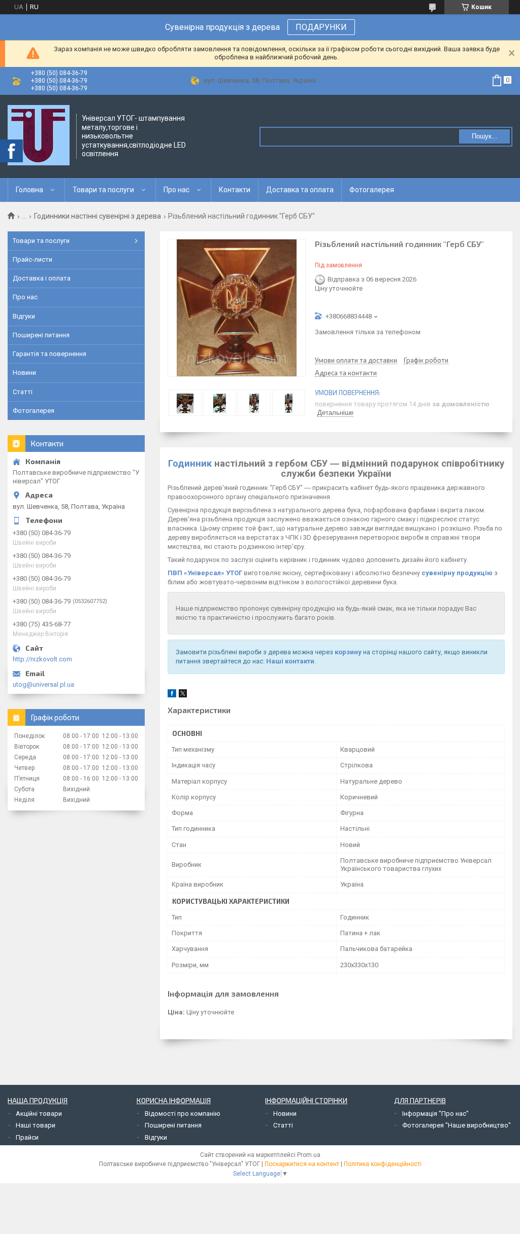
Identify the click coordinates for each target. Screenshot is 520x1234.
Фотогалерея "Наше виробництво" (456, 1125)
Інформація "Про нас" (435, 1113)
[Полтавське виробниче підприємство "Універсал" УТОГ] (39, 135)
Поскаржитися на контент (302, 1164)
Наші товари (35, 1125)
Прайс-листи (32, 259)
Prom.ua (308, 1154)
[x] (183, 695)
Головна (29, 190)
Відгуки (24, 316)
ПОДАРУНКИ (321, 27)
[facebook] (172, 695)
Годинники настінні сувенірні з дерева (97, 216)
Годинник (190, 463)
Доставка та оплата (300, 190)
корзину (348, 652)
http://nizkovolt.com (42, 659)
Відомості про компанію (182, 1113)
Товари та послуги (103, 190)
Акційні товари (39, 1113)
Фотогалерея (371, 190)
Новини (24, 372)
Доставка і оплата (42, 278)
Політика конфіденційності (382, 1164)
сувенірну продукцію (457, 573)
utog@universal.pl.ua (43, 684)
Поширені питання (41, 335)
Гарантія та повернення (49, 354)
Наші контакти (290, 661)
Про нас (176, 190)
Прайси (27, 1137)
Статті (22, 392)
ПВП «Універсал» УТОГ (205, 573)
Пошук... (485, 136)
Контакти (234, 190)
